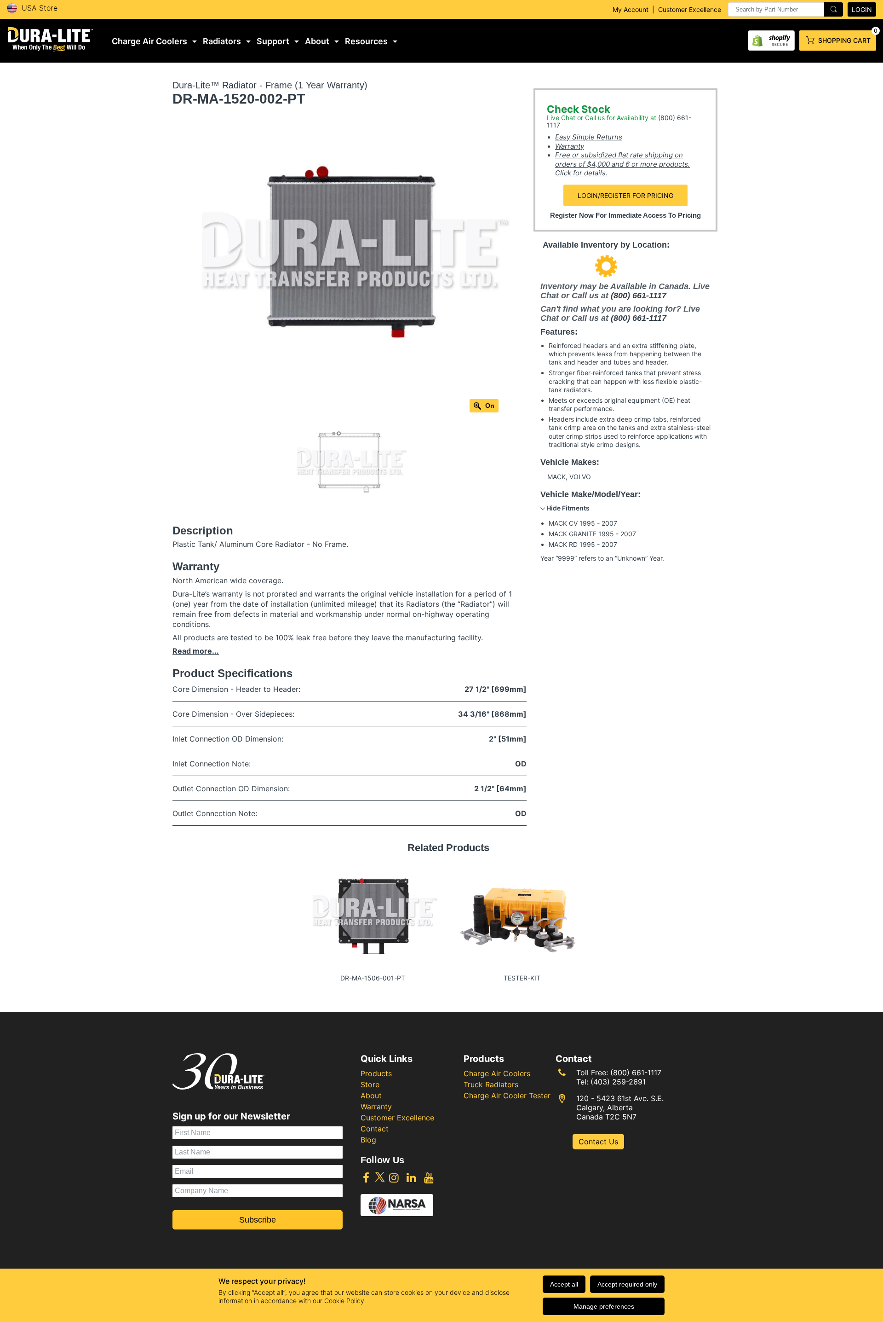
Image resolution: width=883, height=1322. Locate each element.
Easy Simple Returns (588, 137)
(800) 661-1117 (638, 295)
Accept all (564, 1284)
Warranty (569, 146)
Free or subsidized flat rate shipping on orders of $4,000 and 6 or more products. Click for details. (622, 164)
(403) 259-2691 (618, 1081)
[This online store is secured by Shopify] (771, 38)
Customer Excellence (689, 9)
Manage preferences (603, 1306)
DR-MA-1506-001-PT (372, 978)
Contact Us (598, 1141)
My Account (630, 9)
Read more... (195, 650)
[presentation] (785, 9)
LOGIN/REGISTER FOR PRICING (625, 195)
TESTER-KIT (522, 978)
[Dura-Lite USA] (50, 39)
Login (862, 9)
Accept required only (627, 1284)
